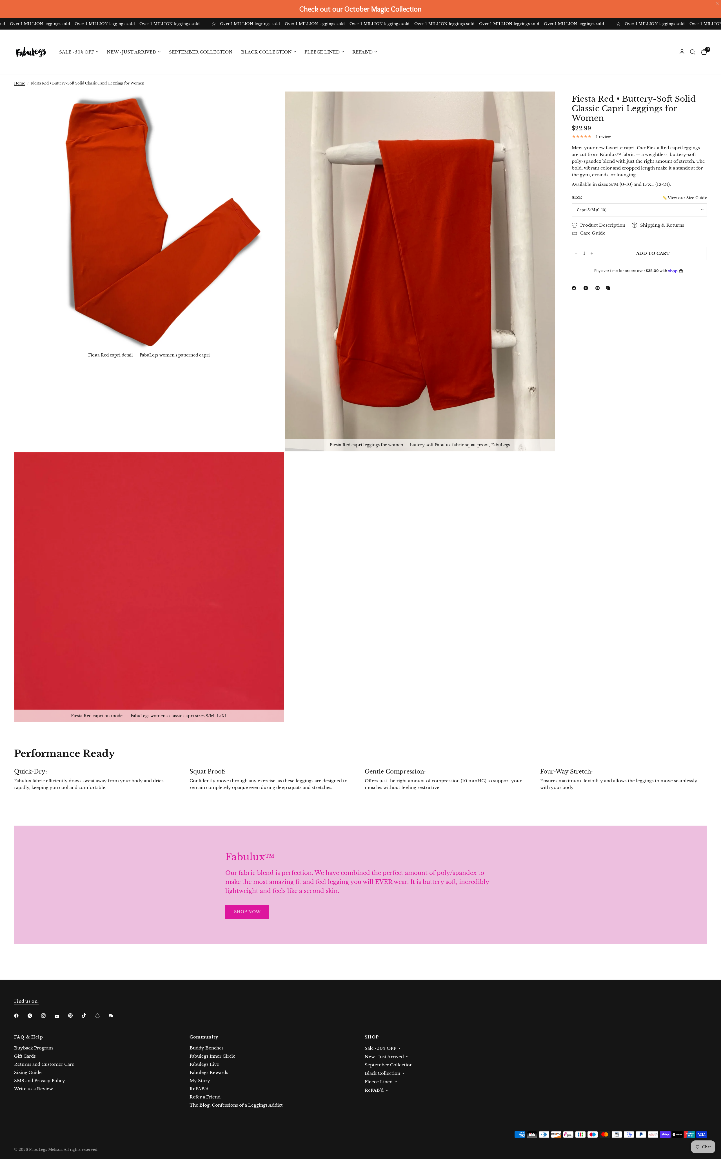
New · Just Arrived (131, 52)
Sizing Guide (28, 1072)
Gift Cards (25, 1056)
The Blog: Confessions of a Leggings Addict (236, 1105)
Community (204, 1037)
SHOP (372, 1037)
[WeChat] (115, 1015)
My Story (200, 1080)
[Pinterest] (598, 288)
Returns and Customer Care (44, 1064)
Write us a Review (33, 1088)
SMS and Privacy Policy (39, 1080)
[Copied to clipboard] (609, 288)
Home (19, 83)
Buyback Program (33, 1048)
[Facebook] (575, 288)
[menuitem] (79, 52)
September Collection (201, 52)
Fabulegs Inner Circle (212, 1056)
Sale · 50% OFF (76, 52)
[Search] (692, 52)
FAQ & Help (28, 1037)
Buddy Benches (207, 1048)
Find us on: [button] (26, 1001)
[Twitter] (34, 1015)
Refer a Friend (205, 1097)
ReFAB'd (362, 52)
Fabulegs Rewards (209, 1072)
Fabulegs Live (204, 1064)
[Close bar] (717, 3)
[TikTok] (88, 1015)
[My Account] (682, 52)
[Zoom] (272, 103)
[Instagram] (47, 1015)
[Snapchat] (101, 1015)
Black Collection (266, 52)
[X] (587, 288)
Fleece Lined (322, 52)
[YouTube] (61, 1016)
